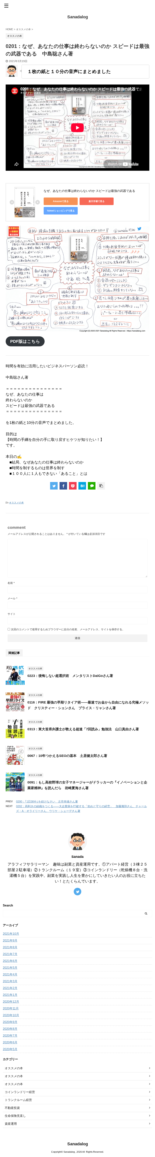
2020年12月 (11, 1001)
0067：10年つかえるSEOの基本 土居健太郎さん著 (67, 756)
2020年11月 (11, 1008)
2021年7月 (10, 954)
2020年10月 (11, 1015)
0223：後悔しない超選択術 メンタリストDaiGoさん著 (70, 676)
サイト (12, 613)
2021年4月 (10, 974)
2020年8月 (10, 1028)
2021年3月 (10, 981)
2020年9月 (10, 1022)
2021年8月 (10, 947)
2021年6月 (10, 961)
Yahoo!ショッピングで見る (61, 210)
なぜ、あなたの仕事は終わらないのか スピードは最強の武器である (89, 190)
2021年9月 (10, 940)
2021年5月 (10, 967)
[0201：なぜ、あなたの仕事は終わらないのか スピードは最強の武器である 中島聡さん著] (82, 486)
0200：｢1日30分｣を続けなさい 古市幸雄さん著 (47, 801)
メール (12, 598)
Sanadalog (77, 17)
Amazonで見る (61, 201)
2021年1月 (10, 994)
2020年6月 (10, 1042)
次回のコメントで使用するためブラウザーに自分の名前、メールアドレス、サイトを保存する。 (68, 629)
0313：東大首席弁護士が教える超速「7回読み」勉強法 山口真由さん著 (83, 729)
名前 (11, 582)
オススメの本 (16, 502)
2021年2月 (10, 988)
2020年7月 (10, 1035)
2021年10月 (11, 933)
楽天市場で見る (97, 201)
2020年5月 (10, 1049)
